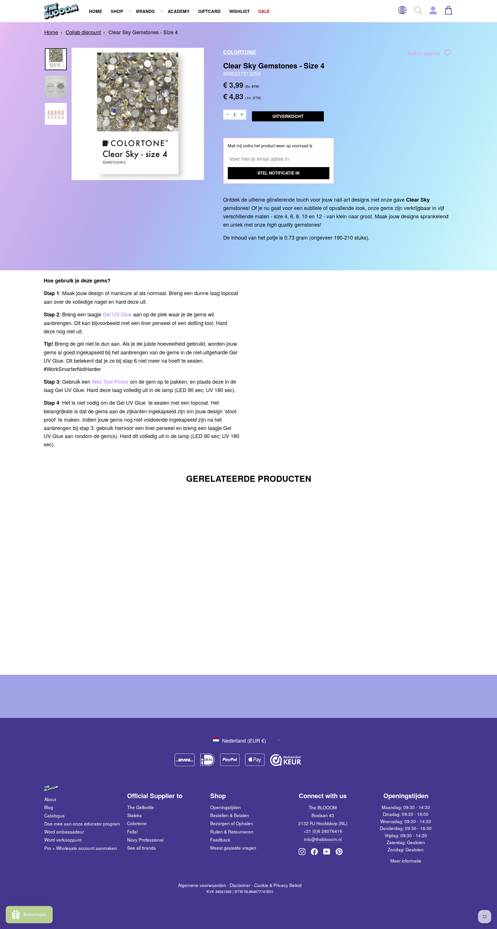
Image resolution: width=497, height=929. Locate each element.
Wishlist (239, 11)
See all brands (141, 847)
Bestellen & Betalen (229, 815)
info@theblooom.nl (323, 839)
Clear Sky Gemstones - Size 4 (143, 32)
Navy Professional (145, 839)
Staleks (134, 815)
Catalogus (54, 815)
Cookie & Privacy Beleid (278, 885)
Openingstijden (225, 807)
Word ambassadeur (64, 831)
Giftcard (209, 11)
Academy (179, 11)
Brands (145, 11)
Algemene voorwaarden (202, 885)
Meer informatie (405, 860)
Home (95, 11)
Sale (264, 11)
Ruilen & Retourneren (231, 831)
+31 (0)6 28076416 (322, 831)
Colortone (239, 52)
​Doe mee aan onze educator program (82, 823)
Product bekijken (93, 631)
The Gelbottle (140, 807)
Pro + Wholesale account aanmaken (80, 848)
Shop (117, 11)
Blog (48, 807)
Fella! (132, 831)
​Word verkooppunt (62, 839)
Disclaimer (240, 885)
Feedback (220, 839)
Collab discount (83, 32)
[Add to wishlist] (447, 54)
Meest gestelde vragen (233, 847)
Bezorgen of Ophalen (231, 823)
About (50, 799)
